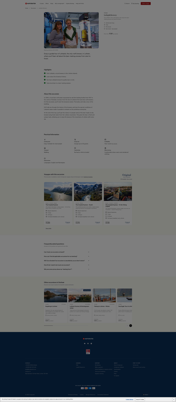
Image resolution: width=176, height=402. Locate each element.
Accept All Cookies (140, 399)
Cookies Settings (129, 399)
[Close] (173, 399)
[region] (88, 399)
